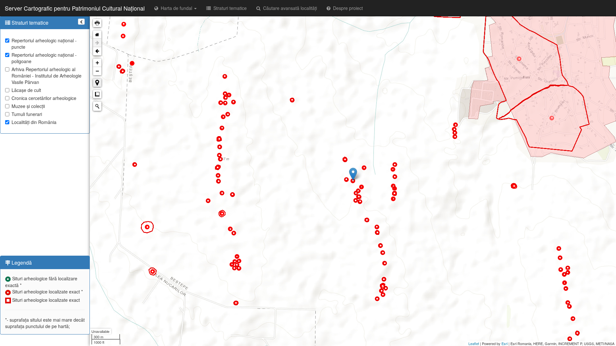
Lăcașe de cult (26, 90)
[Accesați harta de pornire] (97, 34)
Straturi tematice (229, 8)
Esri (504, 343)
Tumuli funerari (27, 114)
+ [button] (97, 62)
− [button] (97, 71)
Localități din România (34, 122)
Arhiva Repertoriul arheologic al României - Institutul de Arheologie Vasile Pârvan (46, 75)
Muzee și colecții (28, 106)
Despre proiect (346, 8)
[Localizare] (97, 82)
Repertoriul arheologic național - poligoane (44, 58)
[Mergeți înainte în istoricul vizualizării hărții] (97, 43)
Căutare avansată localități (289, 8)
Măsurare (97, 94)
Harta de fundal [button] (175, 8)
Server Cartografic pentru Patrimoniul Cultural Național (75, 8)
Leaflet (473, 343)
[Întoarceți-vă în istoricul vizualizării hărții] (97, 51)
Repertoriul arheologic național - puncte (44, 43)
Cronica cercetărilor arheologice (44, 98)
